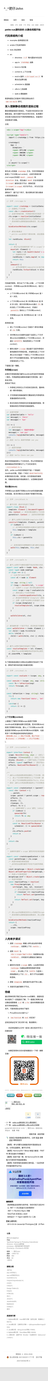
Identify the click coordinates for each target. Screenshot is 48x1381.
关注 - (22, 1104)
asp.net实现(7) (11, 1272)
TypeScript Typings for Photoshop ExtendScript (22, 1242)
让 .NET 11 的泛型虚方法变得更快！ (21, 1207)
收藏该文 (28, 1095)
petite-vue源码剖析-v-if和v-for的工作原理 (25, 1125)
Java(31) (10, 1299)
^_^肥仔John (13, 8)
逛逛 (11, 1140)
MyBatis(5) (10, 1304)
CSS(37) (10, 1286)
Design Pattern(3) (13, 1288)
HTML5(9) (10, 1293)
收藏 (13, 1130)
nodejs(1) (10, 1306)
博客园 (6, 20)
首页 (15, 20)
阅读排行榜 (11, 1315)
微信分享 (38, 1095)
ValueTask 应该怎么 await (17, 1213)
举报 (17, 1130)
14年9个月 (15, 1253)
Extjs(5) (9, 1291)
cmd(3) (9, 1283)
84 (12, 1258)
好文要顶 (11, 1095)
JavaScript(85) (11, 1301)
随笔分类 (10, 1266)
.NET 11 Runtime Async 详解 (18, 1210)
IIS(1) (8, 1296)
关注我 (19, 1095)
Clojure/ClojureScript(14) (15, 1280)
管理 (31, 20)
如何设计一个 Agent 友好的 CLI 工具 (21, 1217)
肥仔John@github (13, 1238)
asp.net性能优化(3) (13, 1275)
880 (13, 1256)
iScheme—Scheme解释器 (15, 1244)
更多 (8, 1309)
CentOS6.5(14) (12, 1278)
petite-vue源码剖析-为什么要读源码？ (24, 1122)
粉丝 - (15, 1104)
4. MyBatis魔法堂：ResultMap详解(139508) (21, 1332)
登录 (37, 1137)
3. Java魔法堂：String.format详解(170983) (21, 1330)
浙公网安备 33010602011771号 (21, 1357)
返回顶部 (40, 1134)
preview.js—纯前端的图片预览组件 (18, 1246)
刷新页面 (32, 1134)
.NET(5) (9, 1270)
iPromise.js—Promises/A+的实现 (18, 1248)
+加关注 (7, 1108)
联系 (23, 20)
